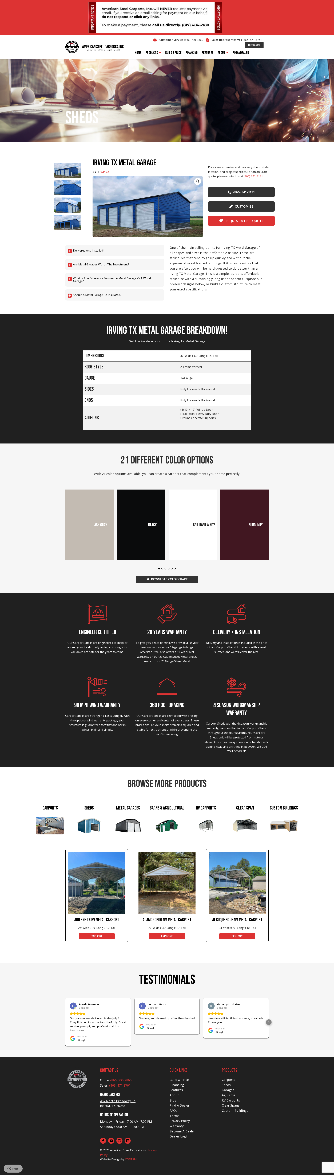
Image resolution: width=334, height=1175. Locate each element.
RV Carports (231, 1100)
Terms (174, 1116)
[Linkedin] (128, 1141)
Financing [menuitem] (192, 53)
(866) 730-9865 (193, 40)
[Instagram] (119, 1141)
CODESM (131, 1159)
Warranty (177, 1126)
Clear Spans (230, 1105)
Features (176, 1090)
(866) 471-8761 (252, 40)
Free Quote (254, 45)
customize (244, 206)
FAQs (173, 1110)
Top (326, 1167)
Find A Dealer (179, 1105)
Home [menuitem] (138, 53)
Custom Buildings (235, 1110)
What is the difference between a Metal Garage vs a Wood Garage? (112, 279)
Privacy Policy (180, 1121)
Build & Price (179, 1080)
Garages (228, 1090)
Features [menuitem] (207, 53)
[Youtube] (111, 1141)
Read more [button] (77, 1030)
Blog (173, 1100)
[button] (65, 1022)
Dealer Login (179, 1136)
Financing (177, 1085)
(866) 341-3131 (253, 176)
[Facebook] (103, 1141)
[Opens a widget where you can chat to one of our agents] (13, 1169)
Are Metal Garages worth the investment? (101, 264)
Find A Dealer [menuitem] (241, 53)
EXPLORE (96, 936)
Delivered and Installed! (88, 250)
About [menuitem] (221, 53)
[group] (148, 206)
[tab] (50, 825)
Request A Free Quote (244, 221)
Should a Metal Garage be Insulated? (97, 295)
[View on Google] (73, 1006)
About (174, 1095)
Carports (228, 1080)
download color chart (169, 579)
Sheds (226, 1085)
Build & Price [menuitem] (173, 53)
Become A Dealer (182, 1131)
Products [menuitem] (151, 53)
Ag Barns (228, 1095)
